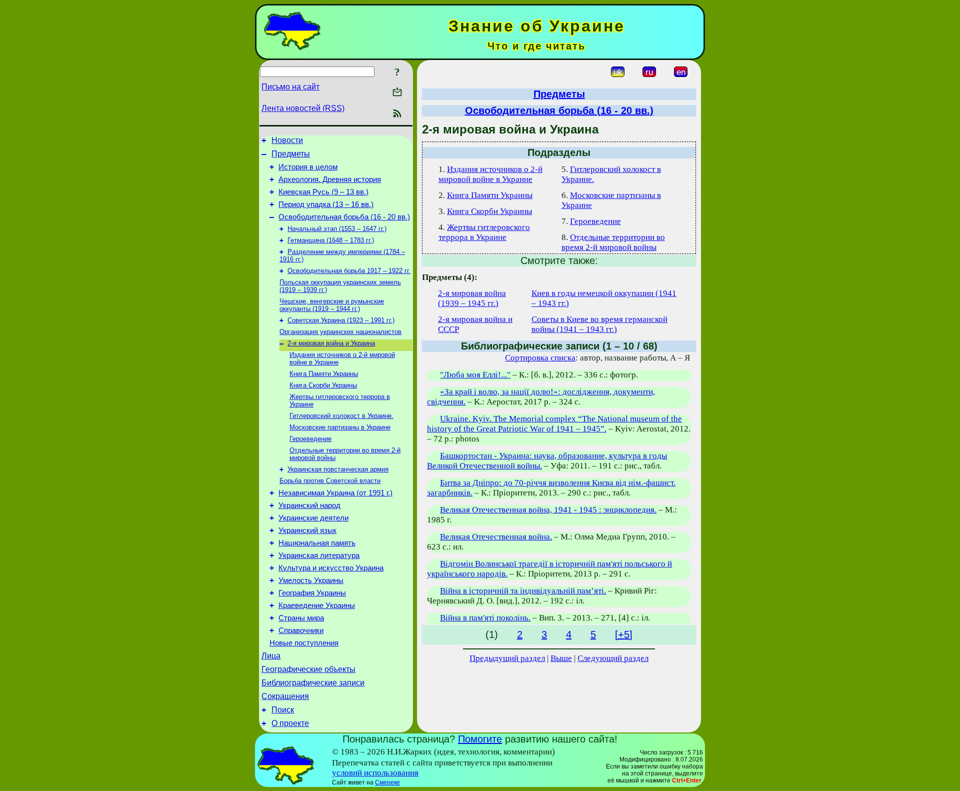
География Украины (312, 593)
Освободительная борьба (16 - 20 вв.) (344, 217)
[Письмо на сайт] (397, 92)
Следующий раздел (613, 658)
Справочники (301, 630)
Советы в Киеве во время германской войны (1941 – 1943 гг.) (600, 324)
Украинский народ (309, 506)
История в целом (308, 167)
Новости (287, 140)
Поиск (283, 710)
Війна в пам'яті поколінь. (485, 617)
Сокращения (285, 696)
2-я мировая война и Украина (331, 343)
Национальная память (317, 543)
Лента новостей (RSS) (303, 108)
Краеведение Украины (316, 606)
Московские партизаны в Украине (340, 427)
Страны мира (301, 618)
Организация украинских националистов (341, 332)
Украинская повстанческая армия (338, 469)
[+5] (623, 634)
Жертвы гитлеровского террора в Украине (484, 232)
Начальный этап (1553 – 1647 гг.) (337, 228)
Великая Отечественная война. (496, 537)
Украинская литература (319, 556)
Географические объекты (309, 669)
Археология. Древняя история (329, 180)
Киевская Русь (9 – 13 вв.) (323, 192)
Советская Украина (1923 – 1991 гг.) (341, 320)
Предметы (291, 154)
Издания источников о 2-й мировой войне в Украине (490, 174)
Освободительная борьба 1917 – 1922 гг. (349, 270)
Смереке (387, 782)
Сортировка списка (540, 357)
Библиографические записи (313, 682)
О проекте (290, 723)
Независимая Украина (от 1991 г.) (335, 493)
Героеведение (311, 438)
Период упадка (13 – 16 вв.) (326, 204)
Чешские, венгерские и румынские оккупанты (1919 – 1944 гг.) (332, 305)
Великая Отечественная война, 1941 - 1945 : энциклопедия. (548, 509)
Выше (561, 658)
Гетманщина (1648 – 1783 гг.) (331, 240)
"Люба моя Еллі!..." (475, 375)
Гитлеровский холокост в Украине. (342, 416)
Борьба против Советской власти (330, 480)
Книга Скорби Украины (323, 385)
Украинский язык (307, 530)
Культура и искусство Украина (331, 568)
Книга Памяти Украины (324, 374)
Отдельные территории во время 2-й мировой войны (613, 242)
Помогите (480, 739)
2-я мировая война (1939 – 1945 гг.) (472, 298)
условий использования (375, 773)
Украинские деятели (313, 518)
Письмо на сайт (291, 86)
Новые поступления (304, 643)
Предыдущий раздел (507, 658)
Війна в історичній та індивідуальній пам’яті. (523, 591)
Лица (271, 656)
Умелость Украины (311, 580)
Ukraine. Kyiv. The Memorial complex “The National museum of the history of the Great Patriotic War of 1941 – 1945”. (554, 424)
